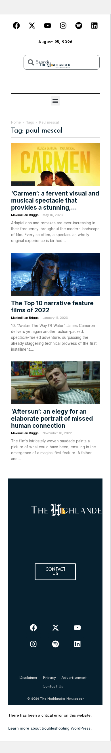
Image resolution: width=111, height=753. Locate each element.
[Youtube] (48, 25)
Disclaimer (28, 678)
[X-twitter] (32, 25)
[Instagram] (63, 25)
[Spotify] (79, 25)
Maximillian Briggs (25, 215)
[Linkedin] (94, 25)
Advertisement (74, 678)
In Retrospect (22, 293)
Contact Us (53, 686)
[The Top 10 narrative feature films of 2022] (55, 274)
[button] (55, 101)
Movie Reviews (23, 183)
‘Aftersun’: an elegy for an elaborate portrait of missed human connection (52, 418)
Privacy (49, 678)
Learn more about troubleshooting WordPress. (50, 728)
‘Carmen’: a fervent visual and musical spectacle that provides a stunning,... (55, 200)
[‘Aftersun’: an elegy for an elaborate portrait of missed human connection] (55, 383)
